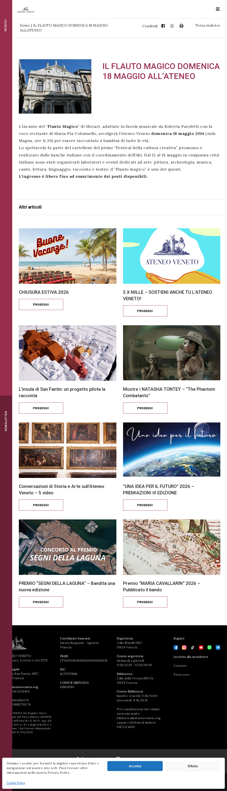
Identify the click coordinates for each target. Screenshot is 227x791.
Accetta (135, 766)
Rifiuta (193, 766)
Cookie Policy (16, 783)
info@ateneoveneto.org (20, 687)
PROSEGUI (41, 304)
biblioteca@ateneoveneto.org (139, 718)
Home (25, 25)
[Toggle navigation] (217, 9)
